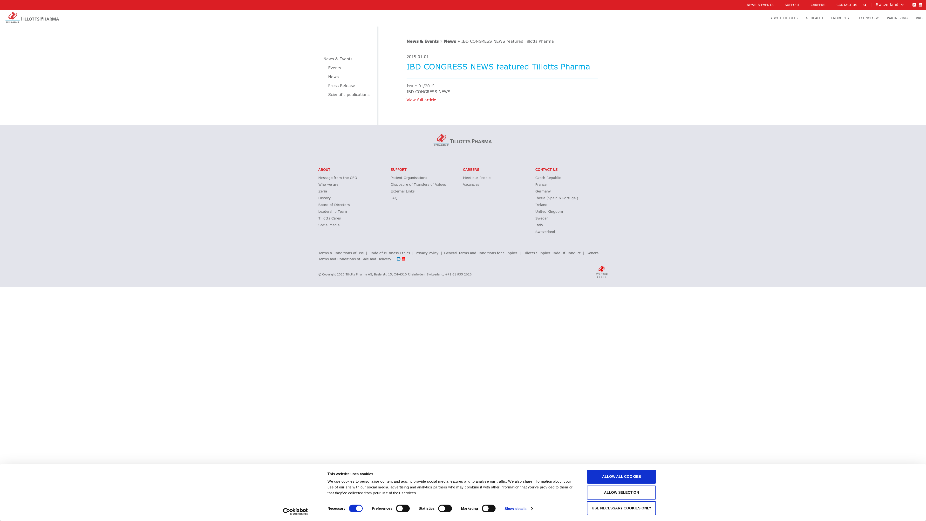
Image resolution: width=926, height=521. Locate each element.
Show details (515, 509)
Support (399, 169)
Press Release (341, 86)
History (324, 198)
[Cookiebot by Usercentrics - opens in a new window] (295, 511)
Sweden (542, 218)
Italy (539, 225)
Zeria (322, 191)
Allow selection (621, 492)
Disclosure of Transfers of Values (418, 184)
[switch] (403, 508)
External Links (403, 191)
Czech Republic (548, 178)
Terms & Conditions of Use (341, 253)
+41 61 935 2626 (458, 274)
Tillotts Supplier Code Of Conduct (552, 253)
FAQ (394, 198)
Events (334, 68)
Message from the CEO (337, 178)
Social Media (329, 225)
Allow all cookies (621, 476)
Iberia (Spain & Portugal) (556, 198)
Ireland (541, 205)
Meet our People (476, 178)
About (324, 169)
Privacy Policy (427, 253)
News (450, 41)
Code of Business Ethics (389, 253)
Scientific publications (348, 95)
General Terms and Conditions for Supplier (480, 253)
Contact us (546, 169)
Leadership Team (332, 211)
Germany (543, 191)
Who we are (328, 184)
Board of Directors (334, 205)
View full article (421, 100)
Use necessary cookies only (621, 508)
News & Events (423, 41)
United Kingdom (549, 211)
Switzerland (545, 232)
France (540, 184)
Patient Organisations (409, 178)
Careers (471, 169)
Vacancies (471, 184)
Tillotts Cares (329, 218)
